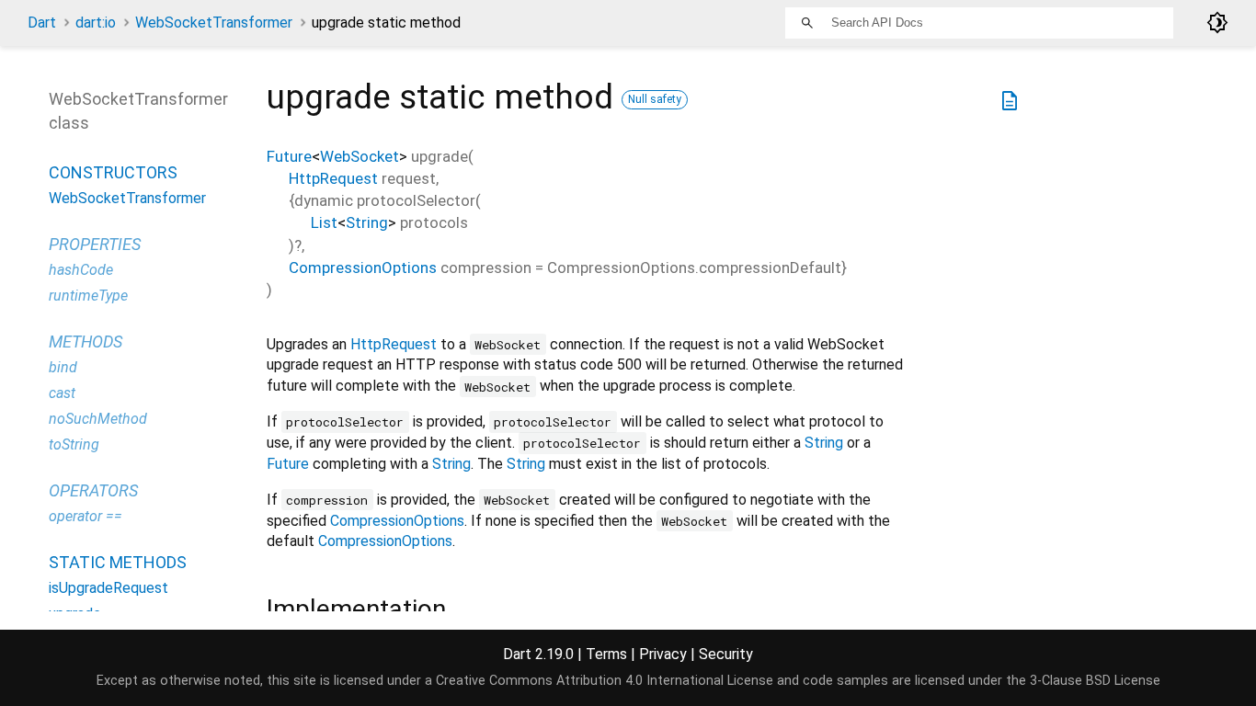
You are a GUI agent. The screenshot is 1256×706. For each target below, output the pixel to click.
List (324, 222)
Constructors (113, 172)
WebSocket (359, 156)
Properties (95, 244)
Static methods (118, 562)
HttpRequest (333, 178)
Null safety (654, 99)
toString (74, 444)
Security (726, 654)
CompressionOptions (363, 267)
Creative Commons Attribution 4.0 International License (604, 681)
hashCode (81, 270)
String (367, 222)
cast (62, 393)
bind (63, 367)
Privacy (663, 654)
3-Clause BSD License (1095, 681)
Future (289, 156)
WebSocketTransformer (213, 22)
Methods (85, 341)
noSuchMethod (98, 418)
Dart (42, 22)
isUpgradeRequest (108, 588)
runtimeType (88, 295)
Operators (93, 490)
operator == (85, 516)
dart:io (95, 22)
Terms (606, 654)
